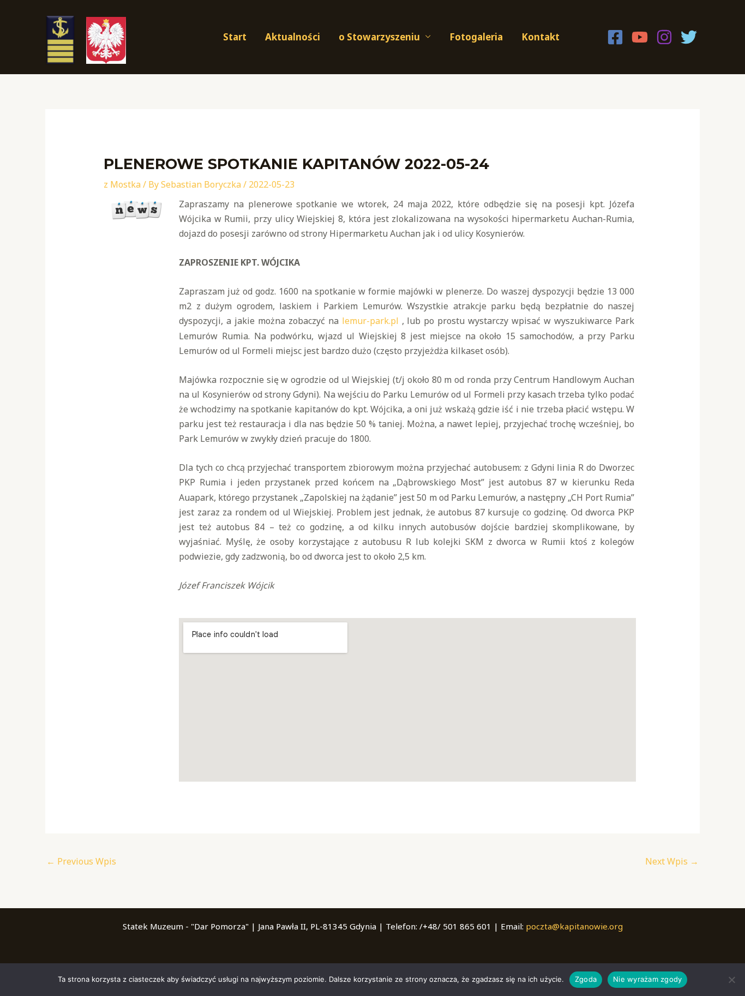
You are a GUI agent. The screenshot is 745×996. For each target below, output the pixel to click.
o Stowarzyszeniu (379, 37)
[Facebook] (615, 37)
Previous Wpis (81, 861)
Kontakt (540, 37)
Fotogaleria (476, 37)
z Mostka (122, 184)
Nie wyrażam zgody (647, 979)
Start (235, 37)
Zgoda (586, 979)
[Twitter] (689, 37)
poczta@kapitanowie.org (574, 926)
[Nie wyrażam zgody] (731, 979)
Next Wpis (672, 861)
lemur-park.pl (370, 321)
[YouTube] (640, 37)
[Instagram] (664, 37)
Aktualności (292, 37)
